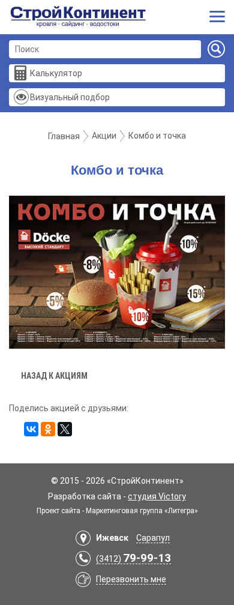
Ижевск (112, 538)
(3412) (133, 559)
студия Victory (157, 496)
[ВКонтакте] (31, 429)
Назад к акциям (54, 376)
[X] (65, 429)
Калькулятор (56, 73)
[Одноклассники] (48, 429)
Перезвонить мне (131, 579)
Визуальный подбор (70, 97)
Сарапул (153, 538)
